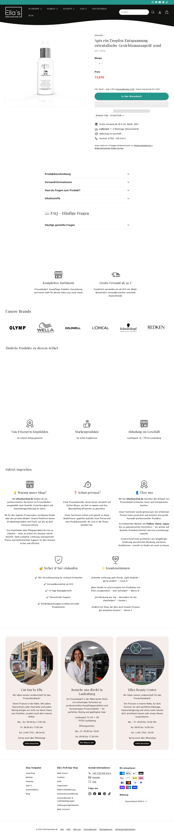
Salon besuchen (32, 743)
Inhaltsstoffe (52, 198)
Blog (31, 15)
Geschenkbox (99, 8)
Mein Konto (62, 773)
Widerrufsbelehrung (66, 790)
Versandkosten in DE (125, 89)
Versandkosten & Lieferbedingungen (66, 799)
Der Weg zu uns (87, 743)
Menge (98, 58)
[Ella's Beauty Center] (142, 663)
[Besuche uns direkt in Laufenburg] (87, 663)
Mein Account (63, 809)
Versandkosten (90, 829)
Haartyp (68, 8)
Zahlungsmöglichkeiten (68, 805)
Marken (51, 8)
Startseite (99, 35)
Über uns (77, 829)
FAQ (62, 829)
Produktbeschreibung (58, 174)
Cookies (60, 777)
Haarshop (34, 8)
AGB (59, 781)
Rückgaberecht (105, 829)
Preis (97, 72)
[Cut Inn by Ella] (32, 663)
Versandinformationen (58, 182)
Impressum (62, 786)
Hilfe (68, 829)
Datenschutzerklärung (67, 794)
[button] (132, 104)
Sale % (83, 8)
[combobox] (134, 12)
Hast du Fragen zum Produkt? (62, 190)
